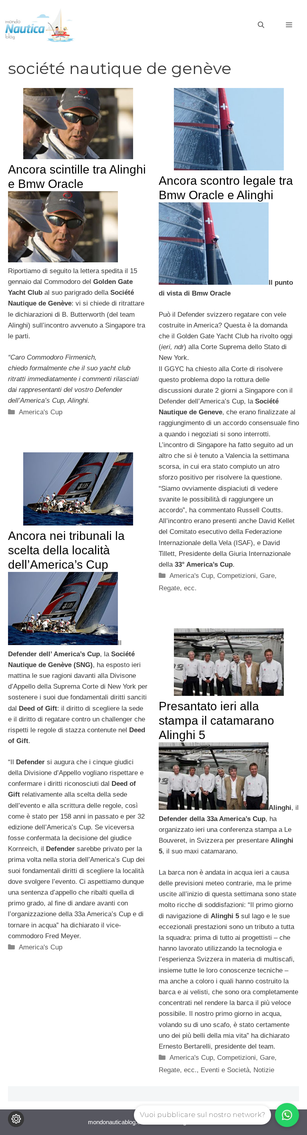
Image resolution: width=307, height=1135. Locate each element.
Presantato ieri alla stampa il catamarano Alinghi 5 (216, 720)
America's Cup (40, 412)
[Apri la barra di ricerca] (261, 25)
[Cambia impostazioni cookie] (16, 1119)
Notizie (263, 1070)
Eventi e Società (225, 1070)
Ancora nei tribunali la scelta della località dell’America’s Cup (66, 550)
